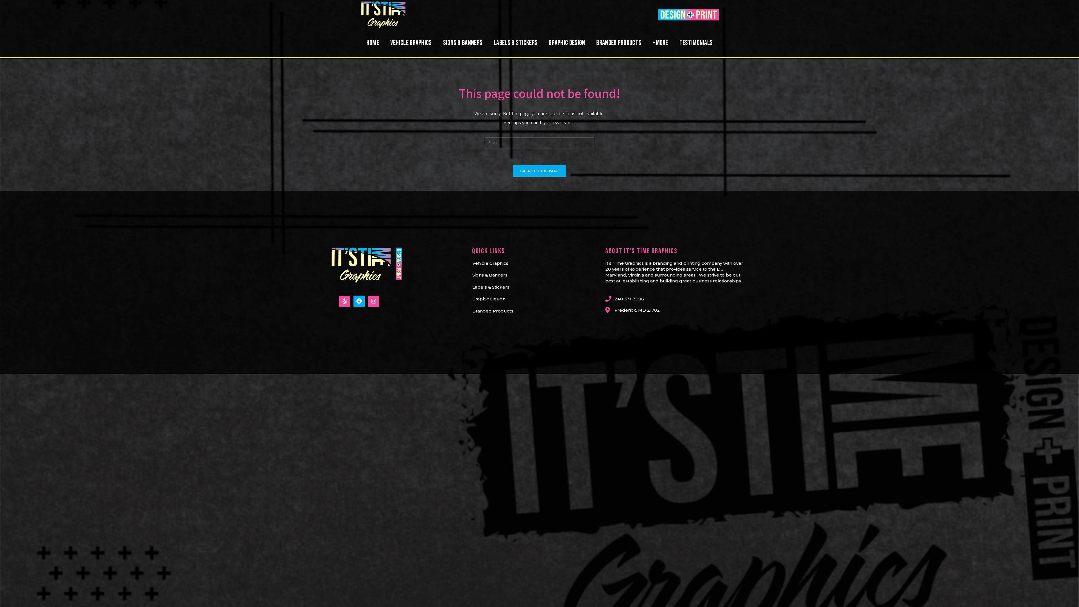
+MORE (660, 42)
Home (372, 42)
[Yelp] (344, 301)
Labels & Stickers (516, 42)
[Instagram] (373, 301)
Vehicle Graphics (411, 42)
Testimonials (696, 42)
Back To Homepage (539, 171)
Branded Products (618, 42)
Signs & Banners (463, 42)
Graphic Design (567, 42)
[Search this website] (539, 142)
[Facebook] (359, 301)
